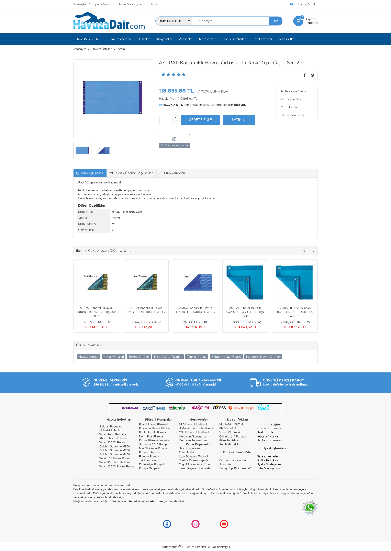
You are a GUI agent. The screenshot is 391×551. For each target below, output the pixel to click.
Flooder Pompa (149, 456)
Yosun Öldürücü (229, 432)
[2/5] (166, 74)
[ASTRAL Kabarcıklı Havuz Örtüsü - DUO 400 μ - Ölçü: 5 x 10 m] (193, 283)
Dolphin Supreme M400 (114, 454)
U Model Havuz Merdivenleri (197, 428)
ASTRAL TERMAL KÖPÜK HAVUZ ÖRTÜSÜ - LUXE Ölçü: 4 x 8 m (293, 311)
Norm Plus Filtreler (151, 436)
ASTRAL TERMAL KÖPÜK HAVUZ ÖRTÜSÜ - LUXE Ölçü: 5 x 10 (243, 311)
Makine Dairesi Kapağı (193, 460)
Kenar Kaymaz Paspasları (195, 468)
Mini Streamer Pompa (153, 448)
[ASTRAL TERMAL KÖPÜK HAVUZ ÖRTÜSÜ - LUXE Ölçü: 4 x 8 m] (293, 283)
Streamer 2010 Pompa (153, 444)
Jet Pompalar (147, 460)
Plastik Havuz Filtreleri (153, 424)
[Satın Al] (239, 120)
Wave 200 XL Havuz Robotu (117, 466)
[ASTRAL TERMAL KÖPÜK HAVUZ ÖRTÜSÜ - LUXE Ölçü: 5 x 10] (243, 283)
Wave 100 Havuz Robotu (115, 458)
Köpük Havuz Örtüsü (226, 357)
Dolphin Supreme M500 (114, 446)
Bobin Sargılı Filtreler (152, 432)
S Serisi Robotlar (110, 426)
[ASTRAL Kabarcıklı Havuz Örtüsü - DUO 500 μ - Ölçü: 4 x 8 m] (144, 283)
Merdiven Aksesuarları (193, 436)
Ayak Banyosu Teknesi (193, 456)
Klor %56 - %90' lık (231, 424)
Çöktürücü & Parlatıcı (233, 436)
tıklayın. (240, 105)
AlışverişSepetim (311, 21)
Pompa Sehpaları (150, 468)
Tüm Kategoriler (88, 39)
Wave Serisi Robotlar (112, 434)
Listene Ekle (293, 99)
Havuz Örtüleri (113, 357)
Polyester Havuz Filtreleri (155, 428)
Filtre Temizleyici (230, 440)
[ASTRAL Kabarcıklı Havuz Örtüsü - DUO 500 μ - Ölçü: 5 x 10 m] (94, 283)
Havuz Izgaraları (189, 448)
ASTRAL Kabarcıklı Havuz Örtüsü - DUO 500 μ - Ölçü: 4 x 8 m (144, 311)
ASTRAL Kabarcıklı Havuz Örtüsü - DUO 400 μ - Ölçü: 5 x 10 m (193, 311)
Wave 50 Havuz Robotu (115, 462)
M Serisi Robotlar (110, 430)
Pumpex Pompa (149, 452)
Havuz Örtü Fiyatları (168, 357)
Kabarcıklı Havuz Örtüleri (263, 357)
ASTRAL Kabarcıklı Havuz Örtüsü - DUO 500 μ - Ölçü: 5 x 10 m (94, 311)
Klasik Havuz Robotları (114, 438)
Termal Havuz (196, 357)
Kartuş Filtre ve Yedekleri (155, 440)
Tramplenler (186, 452)
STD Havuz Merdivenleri (194, 424)
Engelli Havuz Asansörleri (195, 464)
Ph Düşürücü (227, 428)
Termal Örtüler (139, 357)
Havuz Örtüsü (88, 357)
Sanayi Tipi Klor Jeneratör (236, 468)
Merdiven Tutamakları (193, 440)
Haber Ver (292, 107)
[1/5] (163, 74)
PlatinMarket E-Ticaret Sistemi (183, 547)
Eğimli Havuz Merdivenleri (195, 432)
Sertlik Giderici (228, 444)
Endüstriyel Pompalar (153, 464)
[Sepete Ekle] (200, 120)
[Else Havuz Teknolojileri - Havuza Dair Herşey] (109, 29)
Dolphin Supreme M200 (115, 450)
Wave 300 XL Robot (112, 442)
